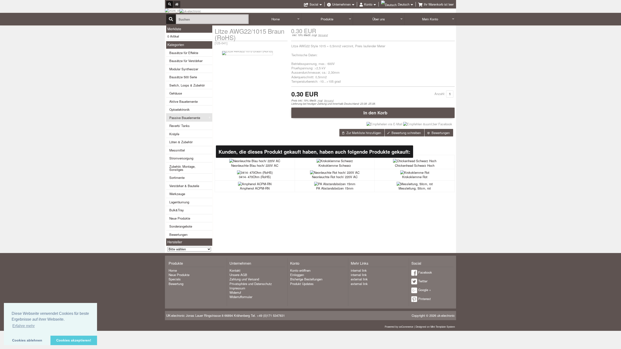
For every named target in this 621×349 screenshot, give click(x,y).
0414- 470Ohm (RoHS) (255, 176)
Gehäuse (175, 93)
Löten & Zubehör (181, 142)
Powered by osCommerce (399, 326)
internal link (359, 270)
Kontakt (234, 270)
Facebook (425, 272)
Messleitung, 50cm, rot (415, 188)
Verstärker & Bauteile (184, 185)
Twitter (422, 281)
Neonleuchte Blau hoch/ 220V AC (254, 165)
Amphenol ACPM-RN (255, 188)
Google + (424, 289)
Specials (175, 279)
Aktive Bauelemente (183, 101)
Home (275, 19)
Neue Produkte (179, 218)
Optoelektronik (179, 109)
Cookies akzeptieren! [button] (73, 340)
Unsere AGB (238, 274)
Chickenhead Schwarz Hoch (414, 165)
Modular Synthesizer (183, 69)
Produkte (327, 19)
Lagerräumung (179, 202)
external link (359, 279)
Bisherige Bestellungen (306, 279)
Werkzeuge (177, 193)
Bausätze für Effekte (183, 52)
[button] (373, 113)
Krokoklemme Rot (414, 176)
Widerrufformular (240, 296)
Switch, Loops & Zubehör (187, 85)
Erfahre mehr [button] (23, 326)
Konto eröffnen (300, 270)
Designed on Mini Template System (435, 326)
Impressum (237, 288)
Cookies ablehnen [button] (27, 340)
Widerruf (235, 292)
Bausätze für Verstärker (186, 60)
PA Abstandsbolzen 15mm (334, 188)
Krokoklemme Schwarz (335, 165)
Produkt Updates (302, 283)
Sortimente (177, 177)
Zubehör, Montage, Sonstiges (182, 168)
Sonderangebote (180, 226)
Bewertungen (178, 234)
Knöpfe (174, 134)
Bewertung (176, 283)
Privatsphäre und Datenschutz (250, 283)
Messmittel (177, 150)
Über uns (378, 19)
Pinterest (424, 298)
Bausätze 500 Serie (183, 77)
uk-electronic (446, 315)
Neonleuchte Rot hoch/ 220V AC (335, 176)
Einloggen (297, 274)
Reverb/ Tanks (179, 125)
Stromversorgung (181, 158)
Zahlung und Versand (244, 279)
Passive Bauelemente (184, 117)
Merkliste (174, 28)
